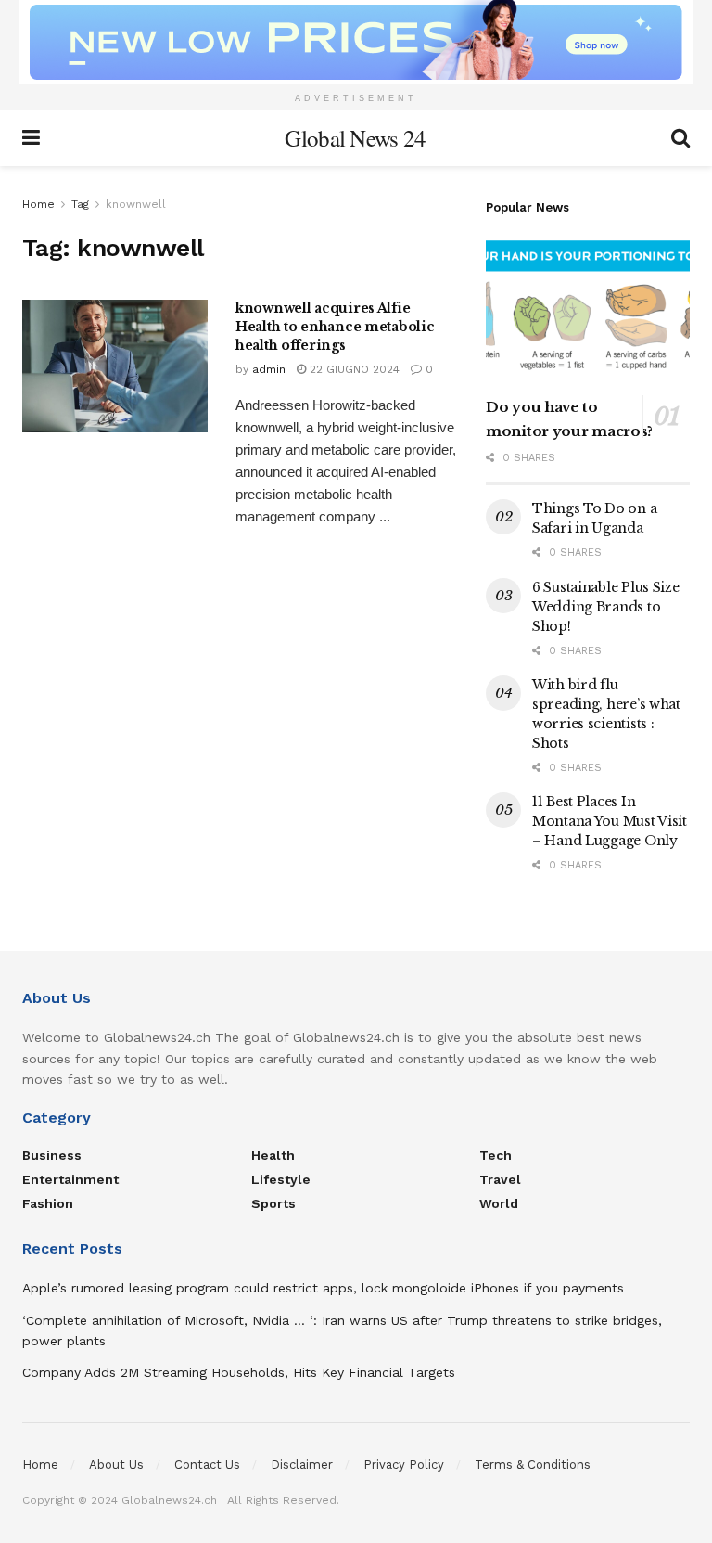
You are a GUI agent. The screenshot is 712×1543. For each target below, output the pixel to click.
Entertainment (70, 1179)
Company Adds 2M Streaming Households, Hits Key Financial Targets (238, 1372)
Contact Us (207, 1465)
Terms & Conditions (533, 1465)
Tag (80, 204)
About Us (116, 1465)
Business (52, 1155)
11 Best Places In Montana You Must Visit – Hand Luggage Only (609, 821)
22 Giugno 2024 (353, 369)
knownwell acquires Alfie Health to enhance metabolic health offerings (334, 326)
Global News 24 (355, 137)
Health (273, 1155)
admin (269, 369)
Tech (495, 1155)
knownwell (136, 204)
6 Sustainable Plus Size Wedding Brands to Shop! (606, 607)
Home (38, 204)
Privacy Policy (403, 1465)
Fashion (47, 1203)
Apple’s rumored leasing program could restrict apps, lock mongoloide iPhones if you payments (323, 1287)
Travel (500, 1179)
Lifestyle (281, 1179)
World (498, 1203)
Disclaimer (302, 1465)
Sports (273, 1203)
